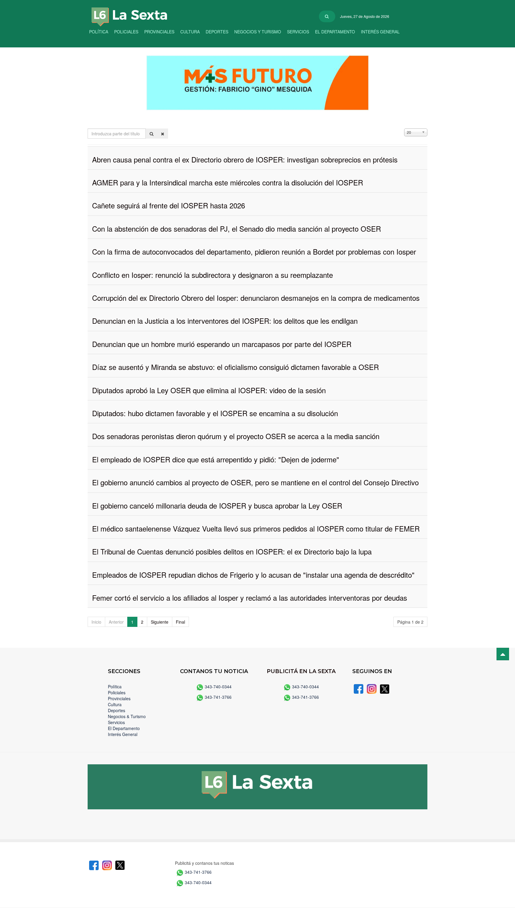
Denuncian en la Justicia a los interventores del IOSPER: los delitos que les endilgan (225, 320)
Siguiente (159, 622)
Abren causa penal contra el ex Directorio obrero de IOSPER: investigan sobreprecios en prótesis (245, 159)
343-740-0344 (218, 686)
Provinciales (159, 32)
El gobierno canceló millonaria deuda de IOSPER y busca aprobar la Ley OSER (217, 505)
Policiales (126, 32)
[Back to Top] (503, 654)
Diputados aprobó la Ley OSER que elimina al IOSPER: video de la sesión (209, 390)
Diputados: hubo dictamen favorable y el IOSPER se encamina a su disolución (215, 413)
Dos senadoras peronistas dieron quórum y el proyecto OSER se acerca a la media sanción (235, 436)
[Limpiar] (162, 133)
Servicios (298, 32)
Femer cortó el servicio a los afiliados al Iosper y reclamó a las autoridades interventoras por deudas (249, 597)
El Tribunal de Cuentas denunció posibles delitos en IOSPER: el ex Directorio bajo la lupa (232, 551)
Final (180, 622)
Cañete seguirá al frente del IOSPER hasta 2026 (168, 205)
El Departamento (335, 32)
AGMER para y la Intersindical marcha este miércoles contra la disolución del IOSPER (227, 182)
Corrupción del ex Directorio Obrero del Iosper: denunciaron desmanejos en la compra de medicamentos (256, 297)
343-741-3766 (218, 697)
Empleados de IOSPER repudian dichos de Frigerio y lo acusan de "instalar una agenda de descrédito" (253, 574)
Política (98, 32)
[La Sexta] (123, 12)
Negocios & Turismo (127, 716)
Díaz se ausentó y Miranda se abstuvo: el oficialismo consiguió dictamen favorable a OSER (235, 367)
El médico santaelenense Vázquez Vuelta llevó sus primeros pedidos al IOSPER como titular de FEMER (256, 528)
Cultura (190, 32)
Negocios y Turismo (257, 32)
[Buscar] (151, 133)
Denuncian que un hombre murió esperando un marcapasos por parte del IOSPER (221, 344)
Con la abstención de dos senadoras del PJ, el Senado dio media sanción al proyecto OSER (236, 228)
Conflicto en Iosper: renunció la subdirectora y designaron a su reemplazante (212, 274)
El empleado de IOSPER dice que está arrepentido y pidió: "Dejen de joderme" (215, 459)
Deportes (217, 32)
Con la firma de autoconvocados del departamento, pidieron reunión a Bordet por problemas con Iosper (254, 251)
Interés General (380, 32)
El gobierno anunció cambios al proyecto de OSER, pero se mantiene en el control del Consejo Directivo (255, 482)
